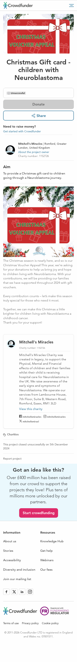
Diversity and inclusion (19, 569)
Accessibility (12, 560)
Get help (46, 551)
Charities (13, 434)
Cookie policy (50, 623)
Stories (8, 551)
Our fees (46, 569)
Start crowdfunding (38, 513)
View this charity (30, 409)
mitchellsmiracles (32, 416)
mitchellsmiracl (31, 421)
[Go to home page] (18, 5)
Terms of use (11, 623)
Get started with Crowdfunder (22, 131)
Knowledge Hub (52, 541)
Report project (12, 458)
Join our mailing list (17, 579)
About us (9, 541)
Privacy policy (30, 623)
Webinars (47, 560)
